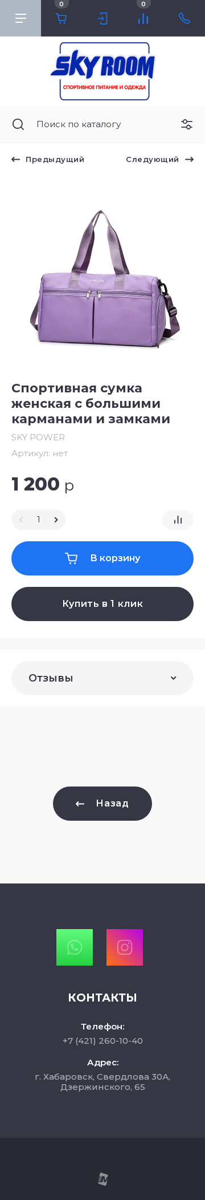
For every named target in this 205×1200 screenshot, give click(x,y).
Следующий (152, 159)
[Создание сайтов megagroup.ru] (103, 1183)
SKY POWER (38, 437)
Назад (112, 803)
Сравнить (178, 520)
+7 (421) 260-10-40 (103, 1040)
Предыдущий (55, 159)
